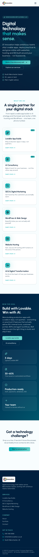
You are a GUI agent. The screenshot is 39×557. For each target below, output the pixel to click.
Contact (5, 524)
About (4, 518)
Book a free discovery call (15, 62)
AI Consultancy (7, 501)
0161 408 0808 (9, 533)
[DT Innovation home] (7, 3)
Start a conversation (19, 449)
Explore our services (13, 67)
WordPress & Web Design (11, 506)
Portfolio (5, 521)
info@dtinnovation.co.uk (13, 537)
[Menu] (35, 3)
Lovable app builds (12, 338)
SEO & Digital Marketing (10, 503)
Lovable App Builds (8, 498)
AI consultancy (11, 343)
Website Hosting (8, 509)
